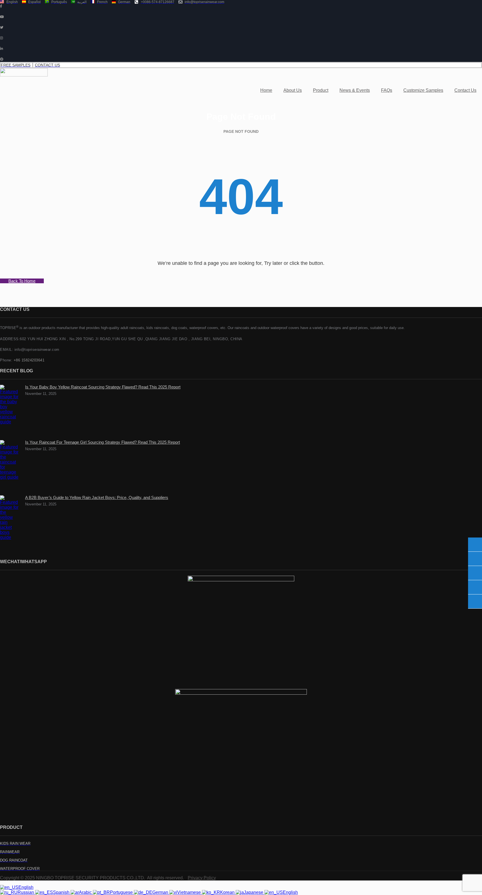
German (160, 892)
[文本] (475, 544)
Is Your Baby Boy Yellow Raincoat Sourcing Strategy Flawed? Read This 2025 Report (102, 387)
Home (266, 90)
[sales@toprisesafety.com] (475, 559)
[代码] (475, 573)
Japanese (254, 892)
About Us (292, 90)
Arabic (86, 892)
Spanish (62, 892)
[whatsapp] (475, 601)
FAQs (386, 90)
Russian (26, 892)
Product (320, 90)
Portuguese (122, 892)
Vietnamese (189, 892)
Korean (228, 892)
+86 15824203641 (29, 360)
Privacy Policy (202, 877)
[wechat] (475, 587)
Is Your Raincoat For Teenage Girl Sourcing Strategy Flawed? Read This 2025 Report (102, 442)
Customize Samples (423, 90)
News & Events (354, 90)
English (25, 887)
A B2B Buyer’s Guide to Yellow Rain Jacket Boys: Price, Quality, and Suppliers (96, 497)
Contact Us (465, 90)
